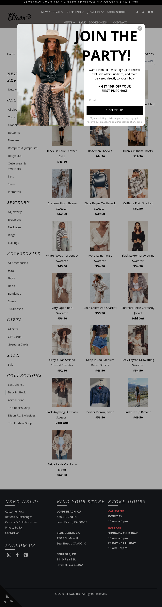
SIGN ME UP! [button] (114, 110)
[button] (140, 28)
